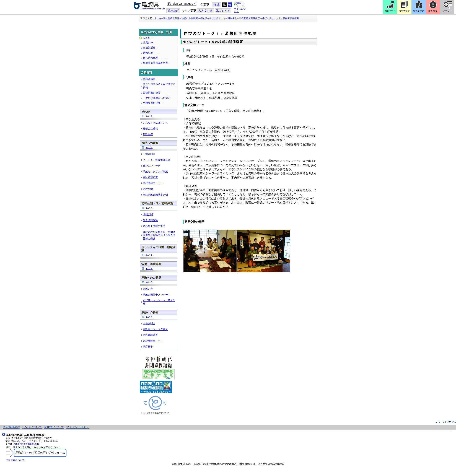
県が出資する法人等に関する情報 (159, 86)
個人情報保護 (150, 57)
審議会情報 (149, 79)
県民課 (203, 18)
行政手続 (148, 134)
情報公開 (148, 52)
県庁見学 (148, 189)
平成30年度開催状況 (249, 18)
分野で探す (404, 11)
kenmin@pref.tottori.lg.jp (26, 443)
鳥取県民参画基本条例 (155, 62)
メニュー (447, 11)
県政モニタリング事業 (155, 171)
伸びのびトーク (217, 18)
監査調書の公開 (151, 92)
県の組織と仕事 (171, 18)
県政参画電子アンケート (156, 294)
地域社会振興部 (190, 18)
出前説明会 (149, 47)
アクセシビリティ (77, 427)
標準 (217, 5)
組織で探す (418, 11)
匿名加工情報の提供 (154, 226)
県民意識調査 (150, 177)
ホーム (157, 18)
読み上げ (173, 10)
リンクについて (32, 427)
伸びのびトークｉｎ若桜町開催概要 (280, 18)
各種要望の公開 (151, 102)
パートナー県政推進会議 (156, 160)
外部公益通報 (150, 128)
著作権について (54, 427)
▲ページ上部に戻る (445, 422)
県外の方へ (390, 11)
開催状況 (232, 18)
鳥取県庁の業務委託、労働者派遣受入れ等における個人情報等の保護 (159, 235)
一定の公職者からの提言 (156, 97)
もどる (146, 37)
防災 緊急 (432, 11)
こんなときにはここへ (155, 122)
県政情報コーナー (153, 183)
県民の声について (15, 460)
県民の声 (148, 42)
